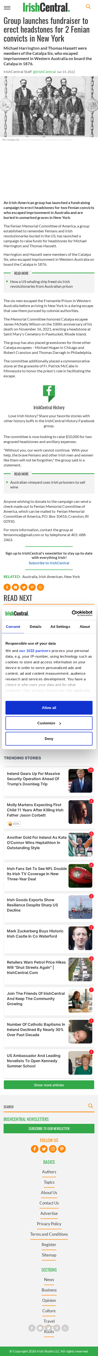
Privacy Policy (49, 1223)
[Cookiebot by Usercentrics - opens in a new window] (72, 613)
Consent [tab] (13, 626)
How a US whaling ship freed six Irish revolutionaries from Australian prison (41, 283)
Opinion (49, 1300)
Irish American (51, 576)
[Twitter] (44, 1149)
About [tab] (85, 626)
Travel (49, 1321)
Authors (49, 1171)
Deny (49, 738)
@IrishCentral (44, 71)
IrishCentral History (49, 407)
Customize (46, 723)
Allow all (49, 707)
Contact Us (49, 1202)
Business (49, 1289)
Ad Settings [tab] (60, 626)
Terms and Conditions (49, 1234)
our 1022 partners (35, 651)
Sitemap (49, 1254)
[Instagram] (53, 1149)
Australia (29, 576)
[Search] (88, 7)
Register (49, 1244)
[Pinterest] (62, 1149)
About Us (49, 1192)
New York (72, 576)
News (49, 1279)
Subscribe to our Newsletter (49, 1128)
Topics (49, 1182)
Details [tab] (35, 626)
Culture (49, 1310)
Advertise (49, 1213)
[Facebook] (35, 1149)
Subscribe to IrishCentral (49, 563)
